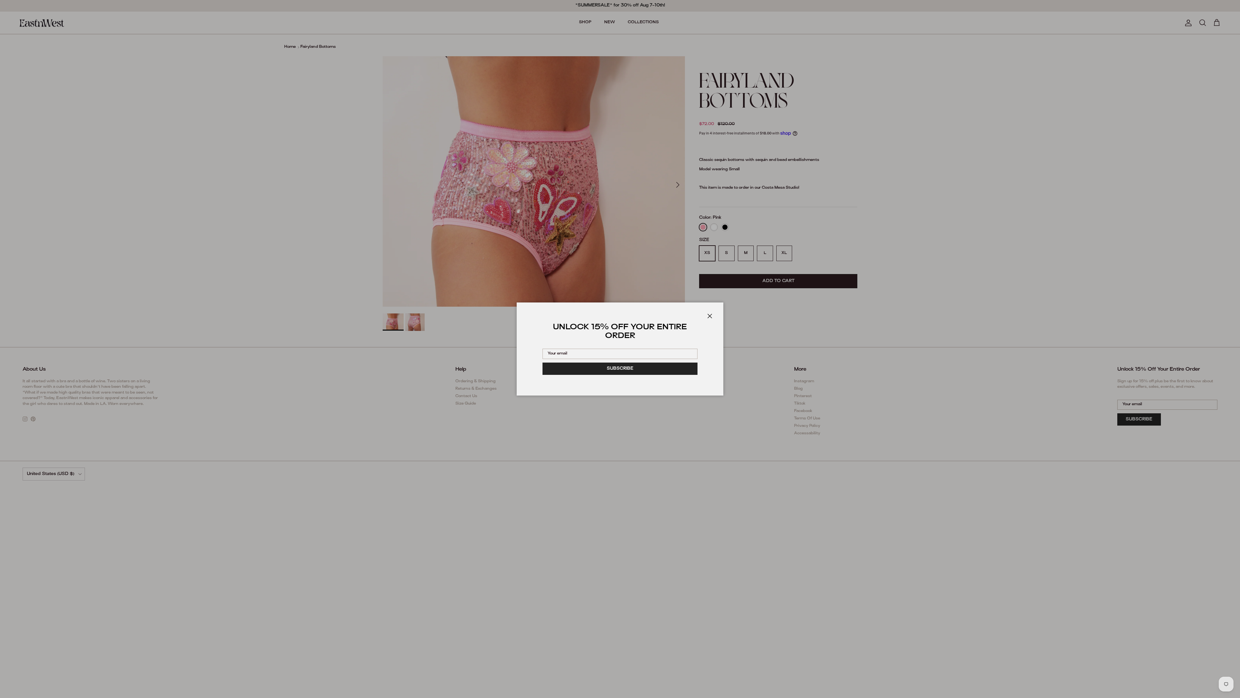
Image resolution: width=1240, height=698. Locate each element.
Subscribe (620, 369)
